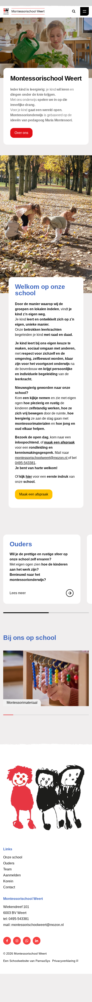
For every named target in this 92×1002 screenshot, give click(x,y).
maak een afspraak (59, 442)
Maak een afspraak (33, 494)
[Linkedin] (36, 941)
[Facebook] (7, 941)
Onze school (12, 857)
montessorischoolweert (28, 925)
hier (29, 476)
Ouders (8, 863)
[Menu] (84, 11)
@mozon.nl (55, 925)
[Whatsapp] (27, 941)
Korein (8, 881)
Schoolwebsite (19, 960)
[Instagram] (17, 941)
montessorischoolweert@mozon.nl (41, 458)
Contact (9, 887)
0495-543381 (25, 463)
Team (7, 869)
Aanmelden (12, 875)
